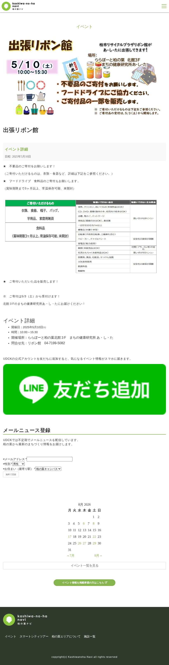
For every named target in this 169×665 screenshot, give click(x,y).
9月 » (98, 555)
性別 (7, 464)
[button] (164, 6)
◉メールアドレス (15, 459)
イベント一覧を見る (85, 565)
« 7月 (71, 555)
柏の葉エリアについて (66, 636)
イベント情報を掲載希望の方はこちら (83, 582)
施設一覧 (89, 636)
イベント (10, 636)
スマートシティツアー (34, 636)
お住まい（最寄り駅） (19, 468)
